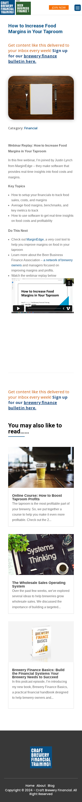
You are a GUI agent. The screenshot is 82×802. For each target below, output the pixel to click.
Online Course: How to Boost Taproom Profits (37, 497)
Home (29, 786)
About (41, 786)
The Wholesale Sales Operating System (38, 584)
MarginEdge (35, 239)
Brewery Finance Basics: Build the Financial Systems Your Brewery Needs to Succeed (38, 673)
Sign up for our (37, 56)
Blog (51, 786)
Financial (30, 128)
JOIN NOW (59, 7)
